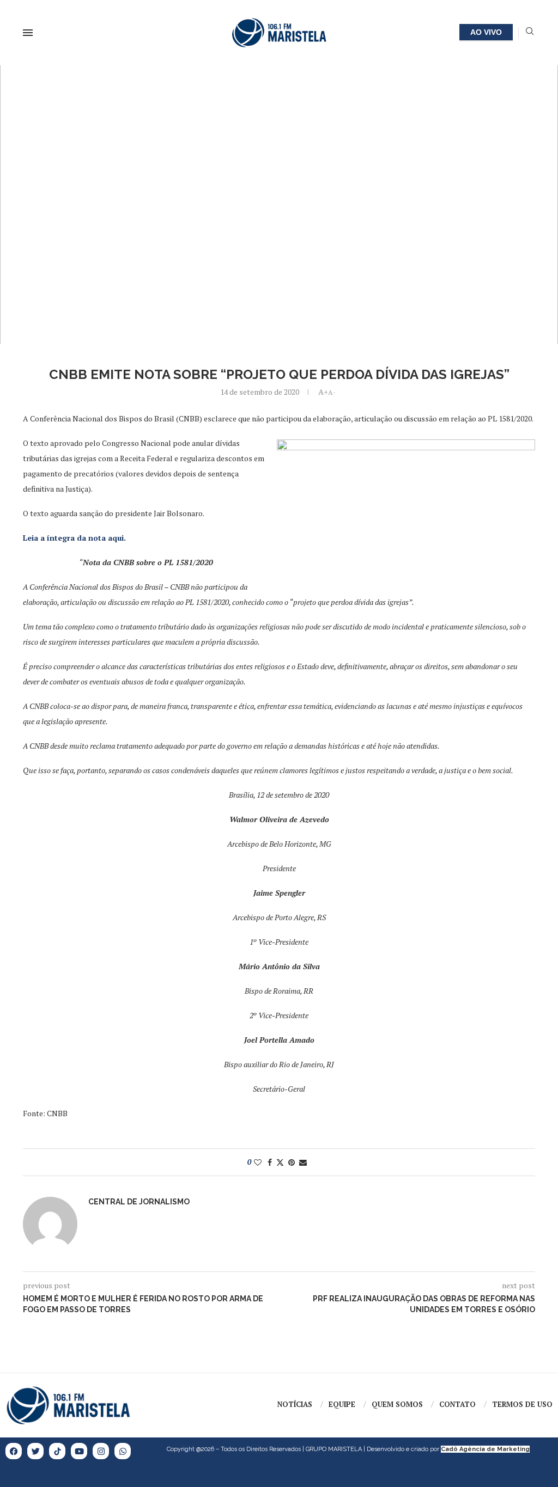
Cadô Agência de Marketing (485, 1449)
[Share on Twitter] (280, 1162)
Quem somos (397, 1404)
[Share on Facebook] (270, 1162)
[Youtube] (79, 1451)
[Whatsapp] (122, 1451)
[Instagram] (101, 1451)
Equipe (342, 1404)
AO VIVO (486, 32)
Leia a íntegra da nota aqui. (74, 538)
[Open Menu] (28, 33)
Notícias (294, 1404)
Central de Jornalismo (139, 1201)
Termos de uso (522, 1404)
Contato (457, 1404)
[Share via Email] (303, 1162)
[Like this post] (258, 1162)
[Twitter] (35, 1451)
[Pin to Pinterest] (291, 1162)
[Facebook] (13, 1451)
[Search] (529, 32)
